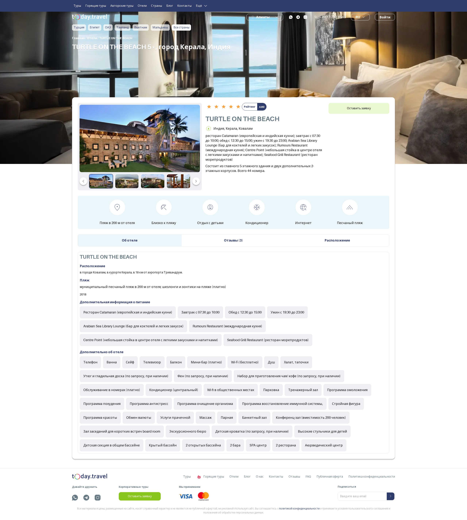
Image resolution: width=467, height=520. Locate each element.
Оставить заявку (359, 108)
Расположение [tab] (337, 240)
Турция (79, 27)
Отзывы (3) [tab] (233, 240)
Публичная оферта (330, 476)
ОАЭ (108, 27)
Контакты (184, 5)
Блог (169, 5)
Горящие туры (95, 5)
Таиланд (122, 27)
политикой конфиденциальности (299, 508)
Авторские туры (121, 5)
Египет (95, 27)
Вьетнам (140, 27)
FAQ (308, 476)
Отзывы (294, 476)
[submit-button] (390, 496)
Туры (77, 5)
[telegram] (298, 17)
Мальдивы (160, 27)
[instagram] (305, 17)
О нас (259, 476)
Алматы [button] (263, 17)
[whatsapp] (290, 17)
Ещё (199, 5)
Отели (142, 5)
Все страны (181, 27)
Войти (384, 17)
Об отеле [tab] (130, 240)
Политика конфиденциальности (371, 476)
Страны (156, 5)
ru (358, 17)
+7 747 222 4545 (333, 17)
